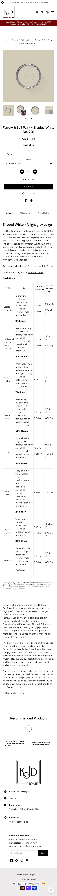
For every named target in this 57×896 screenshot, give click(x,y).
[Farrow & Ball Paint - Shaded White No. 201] (8, 110)
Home (6, 40)
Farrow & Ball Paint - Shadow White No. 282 (42, 743)
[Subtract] (22, 171)
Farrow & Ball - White (22, 40)
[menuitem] (37, 12)
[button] (2, 2)
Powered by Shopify (29, 879)
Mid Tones (47, 266)
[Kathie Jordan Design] (9, 12)
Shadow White (35, 272)
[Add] (35, 171)
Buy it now (28, 186)
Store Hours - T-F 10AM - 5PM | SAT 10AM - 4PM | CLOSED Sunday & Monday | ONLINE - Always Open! (28, 23)
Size (28, 150)
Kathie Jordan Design (14, 693)
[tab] (10, 213)
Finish (28, 160)
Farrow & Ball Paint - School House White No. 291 (15, 744)
